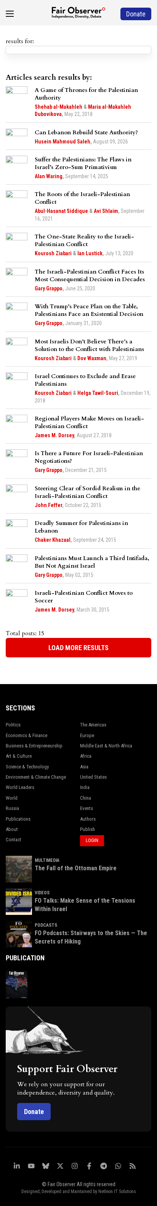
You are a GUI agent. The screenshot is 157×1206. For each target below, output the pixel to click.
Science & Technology (27, 767)
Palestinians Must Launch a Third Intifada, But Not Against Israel (92, 562)
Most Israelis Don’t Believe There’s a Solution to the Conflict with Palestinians (89, 345)
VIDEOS (42, 892)
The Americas (93, 725)
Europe (87, 735)
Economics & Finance (26, 735)
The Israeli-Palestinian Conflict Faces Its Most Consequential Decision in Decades (90, 275)
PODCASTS (46, 925)
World (12, 798)
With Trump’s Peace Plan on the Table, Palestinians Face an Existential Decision (89, 310)
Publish (87, 829)
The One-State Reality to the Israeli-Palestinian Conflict (84, 240)
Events (86, 808)
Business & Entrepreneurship (34, 746)
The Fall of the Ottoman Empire (76, 868)
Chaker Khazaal (52, 540)
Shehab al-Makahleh (58, 107)
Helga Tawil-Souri (97, 393)
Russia (12, 808)
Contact (13, 839)
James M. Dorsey (54, 435)
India (85, 787)
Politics (13, 725)
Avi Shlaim (106, 211)
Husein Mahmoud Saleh (62, 141)
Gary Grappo (48, 288)
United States (93, 777)
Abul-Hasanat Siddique (61, 211)
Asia (84, 767)
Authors (88, 819)
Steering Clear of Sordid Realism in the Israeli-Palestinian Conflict (87, 492)
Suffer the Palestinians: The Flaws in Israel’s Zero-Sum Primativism (83, 163)
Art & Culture (19, 756)
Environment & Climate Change (36, 777)
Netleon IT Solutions (117, 1191)
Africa (85, 756)
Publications (18, 819)
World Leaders (20, 787)
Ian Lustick (90, 253)
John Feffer (48, 505)
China (85, 798)
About (12, 829)
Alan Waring (48, 176)
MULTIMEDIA (47, 860)
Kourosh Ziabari (53, 253)
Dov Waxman (91, 358)
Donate (34, 1112)
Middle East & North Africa (106, 746)
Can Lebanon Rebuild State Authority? (86, 132)
